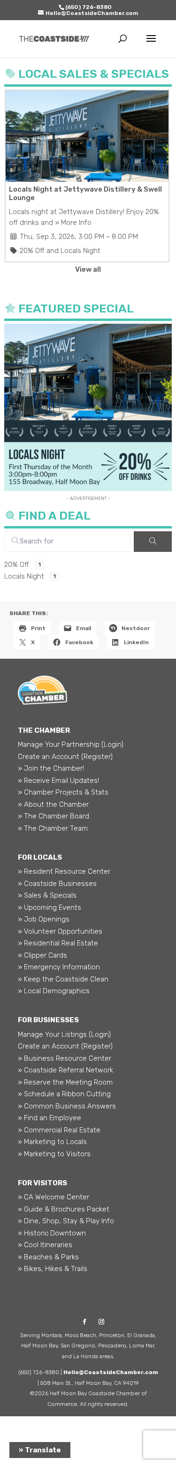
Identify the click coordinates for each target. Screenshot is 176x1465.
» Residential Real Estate (58, 943)
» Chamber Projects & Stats (63, 792)
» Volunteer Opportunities (60, 931)
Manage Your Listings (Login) (64, 1034)
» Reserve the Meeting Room (65, 1082)
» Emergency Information (59, 967)
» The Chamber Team (53, 828)
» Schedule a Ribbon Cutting (64, 1094)
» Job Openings (43, 919)
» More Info (73, 222)
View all (88, 269)
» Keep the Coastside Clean (63, 979)
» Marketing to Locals (52, 1142)
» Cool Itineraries (45, 1245)
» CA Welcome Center (53, 1197)
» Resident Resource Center (64, 871)
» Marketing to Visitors (54, 1154)
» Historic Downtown (52, 1233)
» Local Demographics (54, 991)
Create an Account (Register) (65, 756)
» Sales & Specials (47, 895)
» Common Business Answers (67, 1106)
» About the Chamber (53, 804)
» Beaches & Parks (48, 1257)
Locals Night (80, 250)
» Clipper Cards (42, 955)
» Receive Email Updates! (58, 780)
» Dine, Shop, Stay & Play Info (66, 1221)
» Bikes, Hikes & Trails (52, 1268)
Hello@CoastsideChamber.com (110, 1372)
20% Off (32, 250)
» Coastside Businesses (57, 883)
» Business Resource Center (64, 1058)
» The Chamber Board (53, 816)
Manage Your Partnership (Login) (70, 744)
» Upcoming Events (49, 907)
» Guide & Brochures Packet (63, 1209)
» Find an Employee (49, 1118)
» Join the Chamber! (51, 768)
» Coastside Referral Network (65, 1070)
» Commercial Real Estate (59, 1130)
